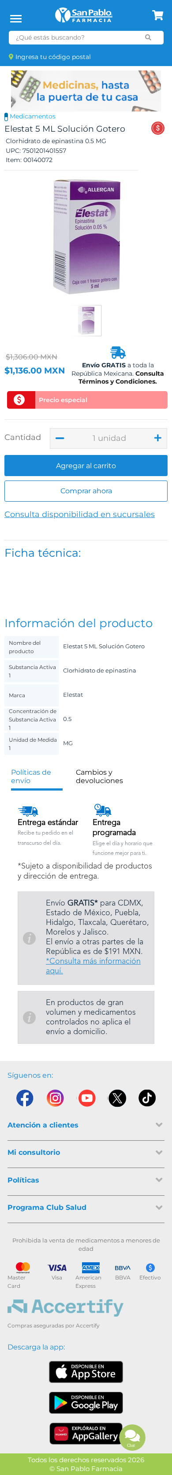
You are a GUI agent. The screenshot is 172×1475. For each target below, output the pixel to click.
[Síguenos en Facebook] (24, 1100)
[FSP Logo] (83, 18)
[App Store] (86, 1372)
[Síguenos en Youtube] (86, 1100)
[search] (148, 37)
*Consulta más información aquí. (93, 966)
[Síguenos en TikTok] (147, 1100)
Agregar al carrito (86, 466)
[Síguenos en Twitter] (117, 1100)
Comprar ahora (86, 491)
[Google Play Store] (86, 1403)
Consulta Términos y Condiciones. (121, 377)
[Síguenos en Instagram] (55, 1100)
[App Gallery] (86, 1434)
